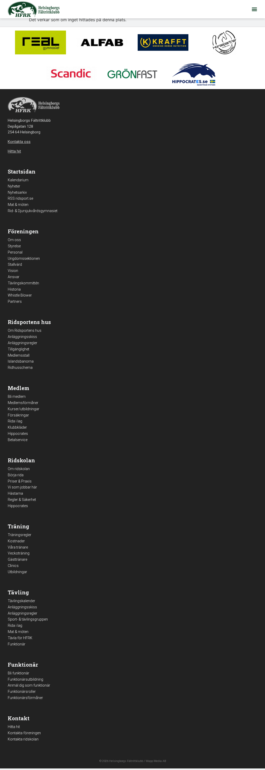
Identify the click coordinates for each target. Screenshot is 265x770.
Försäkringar (18, 415)
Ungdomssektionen (24, 258)
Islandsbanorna (21, 361)
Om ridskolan (19, 469)
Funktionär (16, 644)
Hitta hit (14, 727)
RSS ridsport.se (20, 198)
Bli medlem (17, 396)
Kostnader (16, 541)
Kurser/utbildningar (23, 409)
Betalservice (17, 440)
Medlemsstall (19, 355)
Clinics (13, 566)
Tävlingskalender (21, 601)
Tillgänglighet (18, 349)
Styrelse (14, 246)
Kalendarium (18, 180)
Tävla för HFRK (20, 638)
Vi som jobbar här (22, 487)
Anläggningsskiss (22, 337)
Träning (18, 526)
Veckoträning (19, 553)
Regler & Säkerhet (22, 500)
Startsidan (21, 171)
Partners (15, 301)
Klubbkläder (17, 427)
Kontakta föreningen (24, 733)
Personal (15, 252)
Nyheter (14, 186)
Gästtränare (17, 559)
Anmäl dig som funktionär (29, 685)
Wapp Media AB (156, 761)
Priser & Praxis (20, 481)
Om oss (14, 240)
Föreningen (23, 231)
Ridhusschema (20, 367)
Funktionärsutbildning (25, 679)
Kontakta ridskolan (23, 739)
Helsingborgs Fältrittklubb (126, 761)
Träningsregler (19, 535)
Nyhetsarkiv (17, 192)
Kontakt (19, 718)
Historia (14, 289)
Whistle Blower (20, 295)
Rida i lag (15, 421)
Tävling (18, 592)
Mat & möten (18, 205)
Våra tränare (18, 547)
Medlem (18, 388)
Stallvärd (15, 264)
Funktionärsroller (22, 691)
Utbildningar (17, 572)
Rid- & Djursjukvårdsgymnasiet (32, 211)
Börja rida (16, 475)
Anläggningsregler (22, 343)
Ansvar (13, 277)
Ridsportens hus (29, 322)
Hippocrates (18, 433)
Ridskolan (21, 460)
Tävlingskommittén (23, 283)
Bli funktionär (18, 673)
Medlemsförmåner (23, 403)
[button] (254, 9)
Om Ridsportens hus (24, 330)
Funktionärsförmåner (25, 698)
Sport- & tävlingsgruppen (28, 619)
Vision (13, 271)
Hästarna (15, 493)
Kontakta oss (19, 141)
